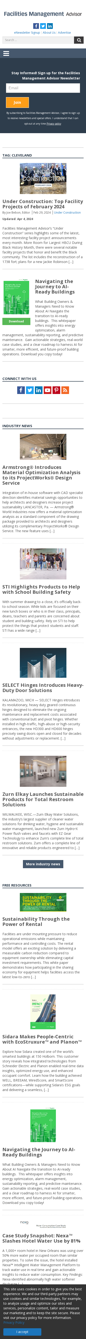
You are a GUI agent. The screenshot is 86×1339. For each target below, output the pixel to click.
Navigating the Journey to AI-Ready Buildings (55, 286)
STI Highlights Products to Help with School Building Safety (41, 589)
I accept (22, 1331)
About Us (49, 33)
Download (16, 321)
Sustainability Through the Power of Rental (36, 921)
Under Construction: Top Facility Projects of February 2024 (42, 204)
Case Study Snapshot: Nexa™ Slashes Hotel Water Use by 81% (41, 1238)
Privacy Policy (13, 1322)
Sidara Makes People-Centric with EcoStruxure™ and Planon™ (42, 1039)
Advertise (64, 33)
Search (79, 40)
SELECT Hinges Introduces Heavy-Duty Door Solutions (43, 687)
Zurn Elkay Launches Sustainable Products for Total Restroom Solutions (43, 799)
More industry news (43, 864)
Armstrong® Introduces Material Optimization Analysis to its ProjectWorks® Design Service (41, 475)
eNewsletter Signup (27, 33)
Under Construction (67, 212)
